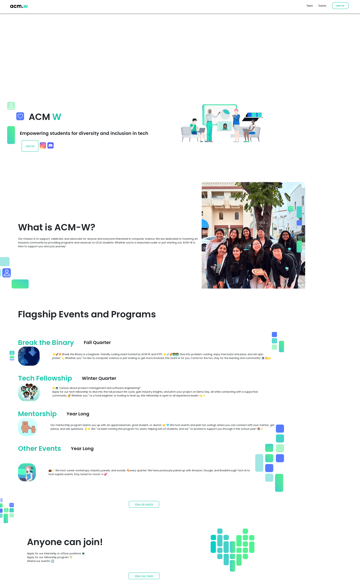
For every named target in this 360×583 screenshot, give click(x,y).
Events (322, 5)
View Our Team (144, 576)
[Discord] (50, 145)
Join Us (340, 5)
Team (309, 5)
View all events (144, 504)
